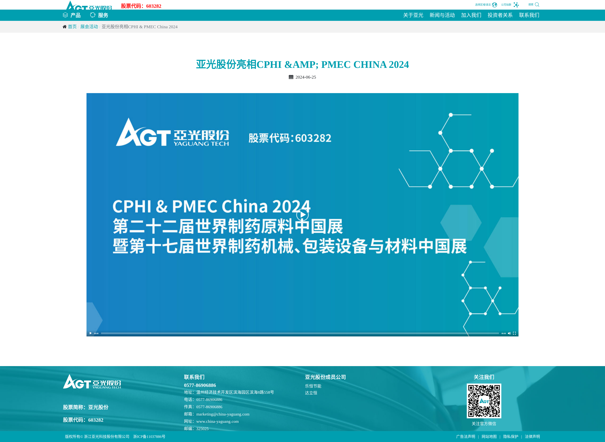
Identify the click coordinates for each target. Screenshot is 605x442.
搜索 (531, 4)
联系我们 (529, 15)
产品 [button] (76, 15)
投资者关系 (500, 15)
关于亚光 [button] (413, 15)
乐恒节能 (313, 386)
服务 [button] (103, 15)
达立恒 (311, 393)
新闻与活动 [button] (442, 15)
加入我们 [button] (471, 15)
